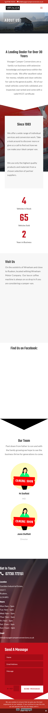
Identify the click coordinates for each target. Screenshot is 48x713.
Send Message (32, 689)
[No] (45, 706)
